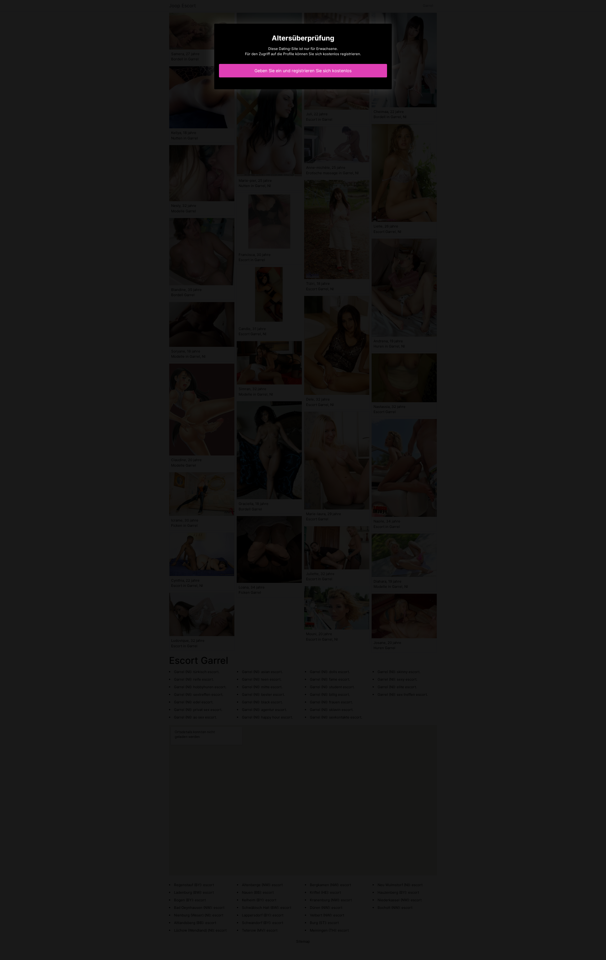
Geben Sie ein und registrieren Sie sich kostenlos (303, 70)
